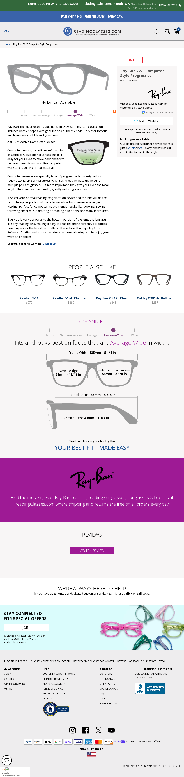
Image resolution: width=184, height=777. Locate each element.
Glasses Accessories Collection (50, 661)
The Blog (105, 698)
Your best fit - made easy (92, 447)
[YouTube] (111, 733)
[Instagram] (72, 733)
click (129, 594)
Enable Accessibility (170, 5)
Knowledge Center (54, 693)
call (141, 148)
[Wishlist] (156, 31)
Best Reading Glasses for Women (93, 661)
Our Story (106, 673)
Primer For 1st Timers (56, 678)
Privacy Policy (38, 635)
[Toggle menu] (8, 31)
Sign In (8, 673)
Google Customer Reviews (159, 112)
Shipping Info (108, 683)
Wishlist (9, 688)
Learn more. (50, 243)
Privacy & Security (54, 683)
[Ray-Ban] (159, 93)
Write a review (92, 550)
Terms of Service (53, 688)
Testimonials (107, 678)
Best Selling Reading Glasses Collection (142, 661)
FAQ (102, 693)
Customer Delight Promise (59, 673)
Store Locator (109, 688)
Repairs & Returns (14, 683)
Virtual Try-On (108, 703)
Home (7, 44)
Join (26, 627)
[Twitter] (98, 733)
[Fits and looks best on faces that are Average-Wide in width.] (58, 117)
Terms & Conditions (18, 638)
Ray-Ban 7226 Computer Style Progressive (36, 44)
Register (9, 678)
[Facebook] (85, 733)
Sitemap (47, 698)
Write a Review (128, 80)
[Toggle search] (167, 31)
